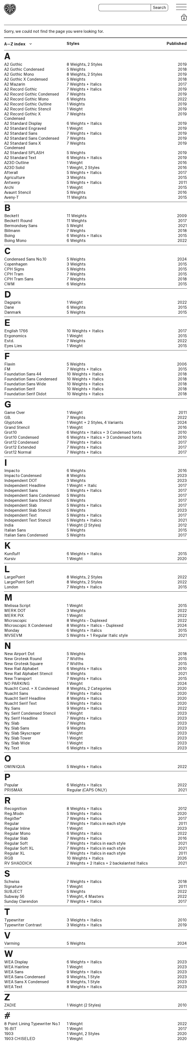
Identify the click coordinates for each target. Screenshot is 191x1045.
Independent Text (20, 515)
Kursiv (10, 558)
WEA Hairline (16, 967)
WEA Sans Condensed (24, 977)
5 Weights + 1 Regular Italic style (97, 635)
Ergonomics (15, 336)
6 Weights (76, 99)
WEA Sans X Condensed (26, 981)
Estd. (9, 340)
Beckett (11, 215)
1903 (8, 1033)
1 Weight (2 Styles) (84, 525)
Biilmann (12, 230)
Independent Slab (20, 505)
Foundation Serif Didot (25, 394)
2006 (182, 364)
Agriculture (14, 177)
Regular (11, 823)
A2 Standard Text (20, 157)
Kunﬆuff (12, 553)
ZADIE (10, 1005)
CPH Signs (14, 269)
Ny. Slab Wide (17, 743)
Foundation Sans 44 (22, 374)
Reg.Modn (14, 813)
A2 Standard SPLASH (24, 152)
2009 (182, 215)
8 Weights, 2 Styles (84, 64)
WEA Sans (13, 972)
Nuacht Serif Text (20, 703)
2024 (182, 259)
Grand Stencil (17, 427)
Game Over (14, 412)
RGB (8, 858)
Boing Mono (15, 240)
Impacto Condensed (23, 475)
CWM (9, 284)
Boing (9, 235)
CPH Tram (13, 274)
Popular (11, 785)
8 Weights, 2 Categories (89, 688)
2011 (183, 182)
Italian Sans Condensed (26, 535)
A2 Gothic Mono (19, 74)
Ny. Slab (11, 723)
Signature (13, 886)
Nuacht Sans (16, 693)
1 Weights (76, 104)
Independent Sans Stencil (28, 500)
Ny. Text (11, 748)
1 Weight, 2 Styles (83, 167)
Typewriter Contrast (23, 925)
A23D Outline (16, 162)
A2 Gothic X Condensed (26, 79)
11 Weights (77, 197)
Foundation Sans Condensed (30, 379)
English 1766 (16, 331)
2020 (182, 558)
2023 (182, 475)
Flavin (9, 364)
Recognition (15, 808)
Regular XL (14, 853)
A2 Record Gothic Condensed (31, 94)
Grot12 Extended (20, 447)
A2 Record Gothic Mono (26, 99)
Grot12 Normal (17, 452)
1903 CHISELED (19, 1038)
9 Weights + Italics (84, 708)
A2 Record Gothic (20, 89)
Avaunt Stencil (17, 192)
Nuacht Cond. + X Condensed (31, 688)
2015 (182, 177)
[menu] (181, 7)
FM (7, 369)
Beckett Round (18, 220)
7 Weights (76, 94)
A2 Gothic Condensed (24, 69)
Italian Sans (15, 530)
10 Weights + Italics (85, 331)
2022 (182, 99)
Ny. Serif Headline (21, 718)
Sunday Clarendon (21, 901)
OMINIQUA (14, 766)
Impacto (12, 470)
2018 (182, 69)
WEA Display (16, 962)
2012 (182, 525)
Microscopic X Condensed (28, 625)
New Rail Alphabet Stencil (28, 673)
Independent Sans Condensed (32, 495)
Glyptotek (13, 422)
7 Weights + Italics (84, 84)
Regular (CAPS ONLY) (87, 790)
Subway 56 (14, 896)
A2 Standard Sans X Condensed (22, 145)
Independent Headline (25, 485)
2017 (182, 84)
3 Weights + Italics (84, 920)
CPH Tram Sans (18, 279)
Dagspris (12, 302)
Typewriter (14, 920)
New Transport (18, 678)
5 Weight (75, 225)
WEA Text (13, 986)
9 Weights (76, 728)
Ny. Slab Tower (17, 738)
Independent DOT (20, 480)
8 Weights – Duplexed (87, 620)
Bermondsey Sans (20, 225)
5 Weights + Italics (84, 172)
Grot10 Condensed (21, 437)
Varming (12, 943)
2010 (182, 432)
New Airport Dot (19, 653)
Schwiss (11, 881)
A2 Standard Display (23, 123)
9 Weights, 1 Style (83, 977)
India (8, 525)
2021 (182, 225)
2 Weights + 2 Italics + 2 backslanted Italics (107, 863)
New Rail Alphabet (21, 668)
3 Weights (76, 177)
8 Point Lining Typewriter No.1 (32, 1023)
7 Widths (75, 658)
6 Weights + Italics (84, 123)
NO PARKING (17, 683)
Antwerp (12, 182)
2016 (182, 162)
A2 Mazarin (14, 84)
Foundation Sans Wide (25, 384)
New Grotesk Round (23, 658)
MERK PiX (14, 615)
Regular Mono (17, 833)
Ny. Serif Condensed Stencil (30, 713)
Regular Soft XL (19, 848)
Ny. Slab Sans (16, 728)
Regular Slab (16, 838)
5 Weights (76, 69)
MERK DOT (15, 610)
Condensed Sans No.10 (25, 259)
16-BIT (10, 1028)
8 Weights (76, 475)
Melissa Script (17, 605)
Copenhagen (15, 264)
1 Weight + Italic (82, 485)
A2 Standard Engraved (25, 128)
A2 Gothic (13, 64)
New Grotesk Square (23, 663)
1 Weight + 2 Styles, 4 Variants (95, 422)
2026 (182, 858)
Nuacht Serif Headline (25, 698)
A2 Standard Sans (20, 133)
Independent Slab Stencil (27, 510)
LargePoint (14, 577)
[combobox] (18, 44)
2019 (182, 64)
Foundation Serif (19, 389)
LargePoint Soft (19, 582)
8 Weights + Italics (84, 698)
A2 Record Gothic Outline (27, 104)
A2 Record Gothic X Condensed (22, 116)
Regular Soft (16, 843)
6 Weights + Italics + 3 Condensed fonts (104, 432)
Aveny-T (11, 197)
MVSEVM (13, 635)
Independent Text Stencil (27, 520)
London (11, 587)
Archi (9, 187)
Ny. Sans (12, 708)
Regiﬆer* (12, 818)
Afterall (11, 172)
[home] (10, 9)
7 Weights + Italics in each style (96, 823)
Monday (11, 630)
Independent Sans (21, 490)
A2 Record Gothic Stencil (27, 109)
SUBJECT (13, 891)
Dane (9, 307)
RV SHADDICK (18, 863)
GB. (7, 417)
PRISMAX (13, 790)
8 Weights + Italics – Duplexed (95, 625)
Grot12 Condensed (21, 442)
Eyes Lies (13, 345)
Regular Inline (17, 828)
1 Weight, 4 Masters (85, 896)
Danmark (12, 312)
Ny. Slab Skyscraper (22, 733)
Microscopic (15, 620)
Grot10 (10, 432)
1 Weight (75, 109)
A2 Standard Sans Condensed (31, 138)
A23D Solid (14, 167)
